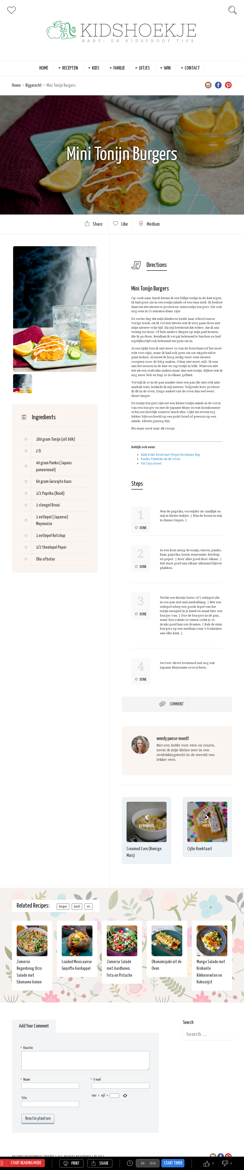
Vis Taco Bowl (151, 463)
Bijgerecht (33, 85)
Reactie (27, 1048)
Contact (192, 68)
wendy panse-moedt (173, 738)
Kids (95, 68)
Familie (119, 68)
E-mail (96, 1079)
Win (167, 68)
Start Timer (173, 1163)
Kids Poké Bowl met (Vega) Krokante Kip (170, 454)
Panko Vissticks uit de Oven (160, 459)
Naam (25, 1079)
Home (43, 68)
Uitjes (144, 68)
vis (88, 906)
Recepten (70, 68)
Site (24, 1098)
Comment (177, 704)
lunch (77, 906)
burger (63, 906)
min (153, 1163)
